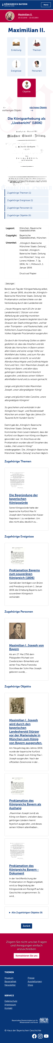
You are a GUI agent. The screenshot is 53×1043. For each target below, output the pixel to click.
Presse (31, 978)
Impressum (10, 1004)
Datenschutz (11, 1001)
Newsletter (10, 985)
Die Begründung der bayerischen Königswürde (23, 499)
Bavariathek (10, 981)
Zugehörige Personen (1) (19, 208)
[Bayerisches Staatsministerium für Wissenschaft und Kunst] (26, 1023)
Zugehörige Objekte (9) (19, 215)
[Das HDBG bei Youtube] (46, 1036)
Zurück (26, 926)
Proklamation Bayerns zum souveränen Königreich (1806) (24, 574)
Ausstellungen (35, 981)
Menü (46, 5)
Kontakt (8, 1008)
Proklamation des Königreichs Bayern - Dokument (24, 869)
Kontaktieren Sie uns (26, 955)
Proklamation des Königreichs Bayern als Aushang (25, 804)
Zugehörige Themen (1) (19, 193)
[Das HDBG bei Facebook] (34, 1036)
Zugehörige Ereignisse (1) (20, 200)
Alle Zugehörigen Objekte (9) (27, 912)
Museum (9, 978)
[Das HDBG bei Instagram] (40, 1036)
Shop (30, 985)
